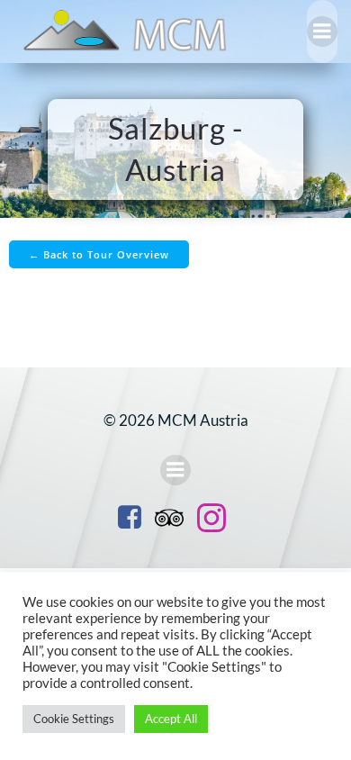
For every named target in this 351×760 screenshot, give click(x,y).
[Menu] (322, 31)
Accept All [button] (171, 718)
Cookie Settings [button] (73, 718)
